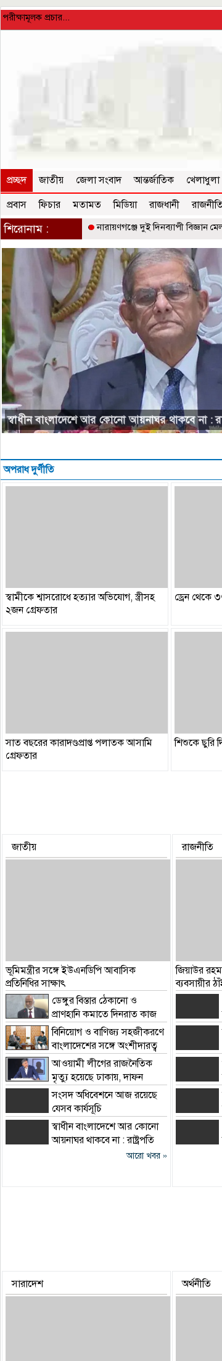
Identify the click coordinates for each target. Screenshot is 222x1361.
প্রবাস (17, 205)
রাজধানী (164, 205)
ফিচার (49, 205)
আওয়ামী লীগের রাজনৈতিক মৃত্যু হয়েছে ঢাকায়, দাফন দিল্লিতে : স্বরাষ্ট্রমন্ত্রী (79, 1077)
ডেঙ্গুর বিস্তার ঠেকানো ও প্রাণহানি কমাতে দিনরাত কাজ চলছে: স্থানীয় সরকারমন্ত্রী (81, 1014)
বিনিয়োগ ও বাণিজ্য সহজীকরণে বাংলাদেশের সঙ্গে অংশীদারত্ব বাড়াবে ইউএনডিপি (85, 1045)
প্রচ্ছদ (17, 180)
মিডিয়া (125, 205)
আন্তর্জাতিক (154, 180)
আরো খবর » (146, 1156)
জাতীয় (51, 180)
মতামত (87, 205)
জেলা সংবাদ (98, 180)
